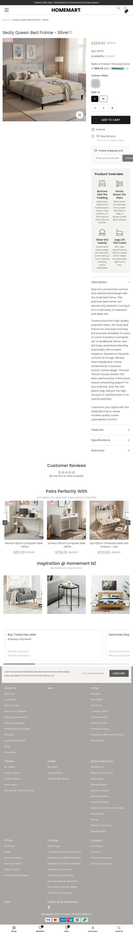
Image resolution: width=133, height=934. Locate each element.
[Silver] (95, 83)
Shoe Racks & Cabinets (60, 875)
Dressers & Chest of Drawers (107, 808)
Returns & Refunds (14, 723)
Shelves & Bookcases (16, 875)
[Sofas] (22, 594)
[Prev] (5, 522)
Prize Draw (10, 752)
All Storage (53, 846)
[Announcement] (66, 2)
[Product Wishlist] (70, 32)
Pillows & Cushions (101, 825)
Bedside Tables (99, 796)
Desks (7, 852)
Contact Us (10, 699)
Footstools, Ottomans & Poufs (107, 734)
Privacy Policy (11, 705)
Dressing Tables (100, 802)
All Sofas (95, 693)
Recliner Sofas (99, 723)
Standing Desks (13, 857)
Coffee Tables (12, 778)
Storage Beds (98, 784)
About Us (9, 693)
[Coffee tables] (66, 594)
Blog (6, 746)
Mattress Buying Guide (17, 728)
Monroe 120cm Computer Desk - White (24, 544)
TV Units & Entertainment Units (64, 852)
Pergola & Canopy (101, 857)
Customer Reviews (15, 740)
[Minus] (94, 108)
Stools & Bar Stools (58, 778)
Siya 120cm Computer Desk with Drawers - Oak (109, 544)
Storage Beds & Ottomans (62, 881)
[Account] (125, 8)
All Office (9, 846)
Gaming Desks (12, 863)
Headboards (98, 831)
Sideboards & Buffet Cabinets (64, 857)
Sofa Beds (96, 699)
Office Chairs (11, 869)
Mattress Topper (100, 790)
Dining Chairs (55, 772)
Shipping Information (16, 717)
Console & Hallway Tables (19, 790)
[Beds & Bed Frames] (110, 594)
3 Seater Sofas (99, 717)
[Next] (128, 522)
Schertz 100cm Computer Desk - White (66, 544)
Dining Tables (12, 772)
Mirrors (95, 819)
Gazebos (96, 852)
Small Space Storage (59, 892)
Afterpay (9, 734)
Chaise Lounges (100, 728)
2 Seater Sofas (99, 711)
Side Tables (11, 784)
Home (6, 20)
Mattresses (97, 778)
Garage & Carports (102, 863)
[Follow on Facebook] (49, 908)
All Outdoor (97, 846)
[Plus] (113, 108)
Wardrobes (97, 813)
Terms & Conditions (15, 711)
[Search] (119, 8)
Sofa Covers (98, 740)
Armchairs (96, 705)
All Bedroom (98, 767)
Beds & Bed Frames (102, 772)
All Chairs (52, 767)
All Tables (9, 767)
